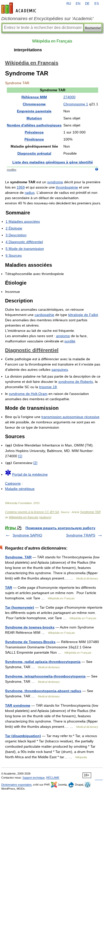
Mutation (34, 118)
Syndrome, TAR (18, 557)
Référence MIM (34, 97)
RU (68, 4)
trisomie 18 (48, 387)
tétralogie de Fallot (83, 315)
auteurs (45, 517)
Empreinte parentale (34, 111)
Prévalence (34, 132)
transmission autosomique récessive (70, 417)
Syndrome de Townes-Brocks (30, 642)
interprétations (28, 50)
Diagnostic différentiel (32, 350)
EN (78, 4)
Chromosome (34, 104)
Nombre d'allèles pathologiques (34, 125)
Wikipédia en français (23, 517)
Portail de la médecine (30, 474)
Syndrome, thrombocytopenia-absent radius (43, 691)
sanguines (59, 370)
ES (96, 4)
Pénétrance (34, 139)
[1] (20, 456)
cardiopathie (44, 315)
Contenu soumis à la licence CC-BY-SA (32, 512)
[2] (35, 463)
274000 (69, 97)
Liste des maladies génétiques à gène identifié (52, 162)
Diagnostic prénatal (34, 153)
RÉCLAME (52, 777)
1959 (21, 187)
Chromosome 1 (75, 104)
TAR (8, 587)
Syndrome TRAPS (80, 535)
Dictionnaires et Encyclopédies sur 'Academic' (47, 18)
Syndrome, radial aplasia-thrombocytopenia (43, 662)
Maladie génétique (20, 489)
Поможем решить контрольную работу (60, 528)
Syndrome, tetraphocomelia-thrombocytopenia (45, 676)
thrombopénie (67, 187)
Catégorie (13, 483)
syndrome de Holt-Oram (28, 394)
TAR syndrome (17, 705)
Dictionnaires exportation (16, 784)
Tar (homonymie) (19, 607)
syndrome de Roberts (75, 382)
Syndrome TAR (90, 512)
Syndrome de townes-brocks (30, 627)
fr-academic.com (19, 8)
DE (87, 4)
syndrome (55, 182)
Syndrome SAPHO (27, 535)
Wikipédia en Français (52, 41)
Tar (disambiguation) (23, 736)
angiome (63, 336)
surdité (69, 341)
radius (30, 193)
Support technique (33, 777)
